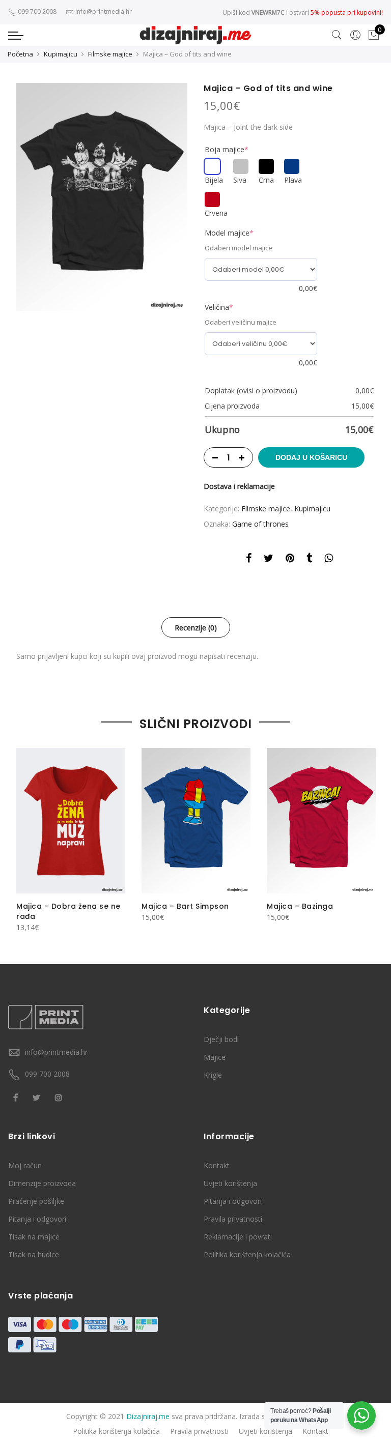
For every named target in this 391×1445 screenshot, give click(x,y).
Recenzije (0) (196, 627)
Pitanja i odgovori (37, 1219)
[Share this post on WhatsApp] (328, 559)
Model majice (229, 233)
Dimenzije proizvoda (42, 1183)
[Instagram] (60, 1096)
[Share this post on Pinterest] (290, 559)
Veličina (219, 307)
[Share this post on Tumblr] (309, 559)
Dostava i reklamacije (239, 486)
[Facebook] (16, 1096)
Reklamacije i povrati (238, 1236)
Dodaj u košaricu (311, 457)
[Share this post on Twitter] (268, 559)
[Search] (337, 35)
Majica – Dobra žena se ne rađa (68, 911)
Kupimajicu (60, 54)
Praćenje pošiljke (36, 1201)
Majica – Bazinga (300, 906)
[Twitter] (38, 1096)
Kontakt (217, 1165)
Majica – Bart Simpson (185, 906)
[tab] (195, 627)
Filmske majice (110, 54)
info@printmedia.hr (56, 1052)
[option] (101, 197)
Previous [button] (25, 833)
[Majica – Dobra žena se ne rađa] (70, 820)
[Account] (355, 35)
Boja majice (226, 149)
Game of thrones (260, 524)
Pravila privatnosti (233, 1219)
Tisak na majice (34, 1236)
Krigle (213, 1075)
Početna (20, 54)
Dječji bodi (221, 1039)
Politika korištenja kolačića (247, 1254)
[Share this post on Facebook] (249, 559)
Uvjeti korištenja (230, 1183)
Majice (215, 1057)
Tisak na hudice (33, 1254)
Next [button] (365, 833)
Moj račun (25, 1165)
